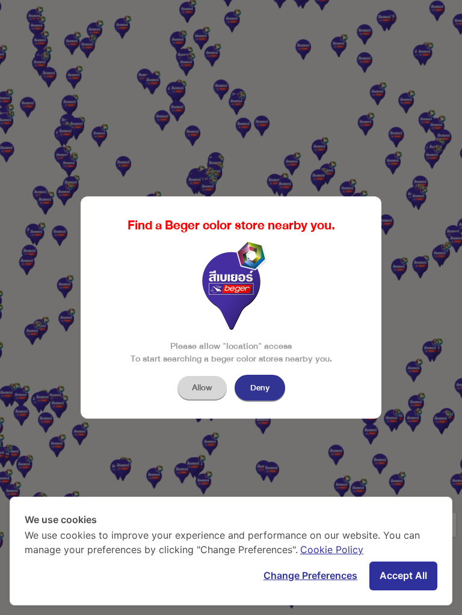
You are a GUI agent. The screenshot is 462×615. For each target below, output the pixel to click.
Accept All (403, 575)
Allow (202, 387)
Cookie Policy (331, 550)
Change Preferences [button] (310, 575)
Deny (260, 387)
